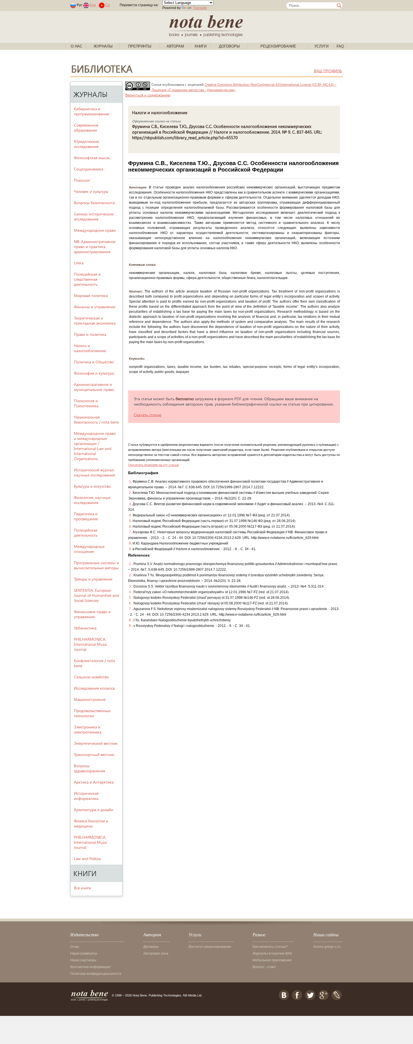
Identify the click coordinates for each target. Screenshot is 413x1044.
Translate (200, 8)
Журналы (103, 46)
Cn (107, 5)
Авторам (175, 46)
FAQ (340, 46)
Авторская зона (155, 953)
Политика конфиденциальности (95, 974)
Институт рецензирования (210, 947)
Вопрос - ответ (264, 967)
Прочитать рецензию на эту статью (153, 465)
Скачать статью (147, 414)
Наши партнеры (83, 960)
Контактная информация (90, 967)
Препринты (139, 46)
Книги (200, 46)
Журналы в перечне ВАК (272, 953)
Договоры (229, 46)
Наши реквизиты (83, 953)
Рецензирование (278, 46)
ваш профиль (328, 70)
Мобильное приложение (272, 960)
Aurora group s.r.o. (327, 947)
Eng (93, 5)
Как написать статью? (270, 947)
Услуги (321, 46)
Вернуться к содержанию (147, 95)
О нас (76, 46)
